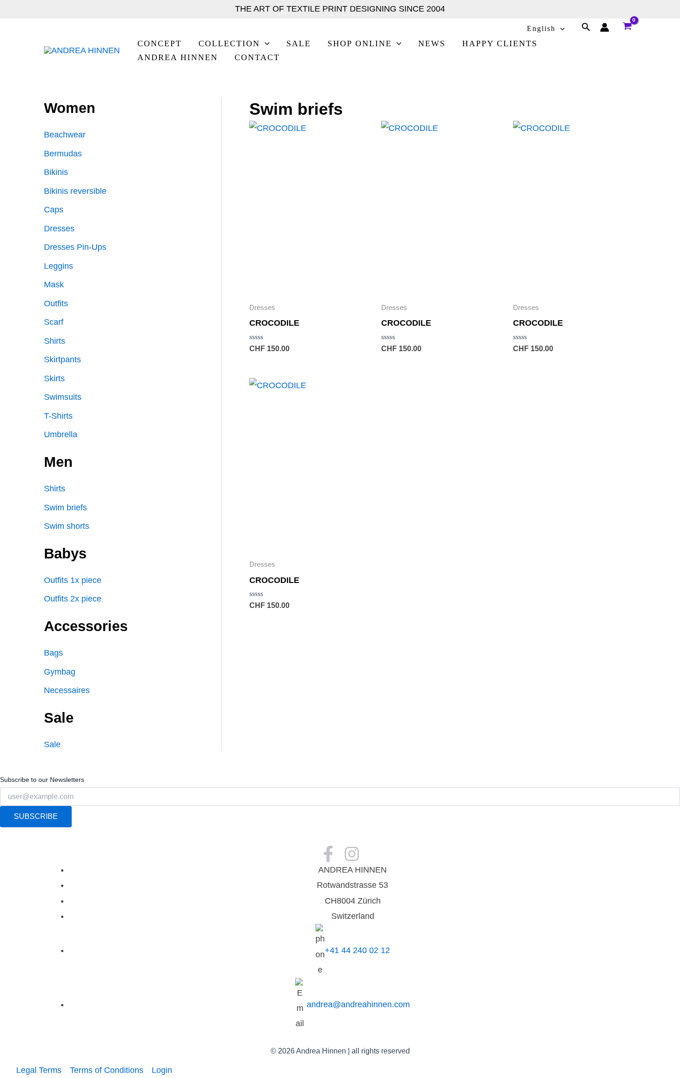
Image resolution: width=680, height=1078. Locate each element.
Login (162, 1070)
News (431, 43)
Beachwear (65, 134)
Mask (54, 284)
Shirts (54, 341)
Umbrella (60, 434)
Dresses (59, 228)
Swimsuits (62, 397)
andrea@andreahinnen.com (358, 1004)
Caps (53, 209)
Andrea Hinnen (177, 57)
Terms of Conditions (106, 1070)
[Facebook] (328, 854)
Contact (257, 57)
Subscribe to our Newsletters (42, 779)
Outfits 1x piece (72, 580)
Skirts (54, 378)
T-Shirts (58, 416)
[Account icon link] (604, 27)
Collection (229, 43)
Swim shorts (66, 526)
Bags (53, 652)
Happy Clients (500, 43)
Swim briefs (65, 507)
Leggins (58, 266)
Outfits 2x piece (72, 598)
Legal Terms (39, 1070)
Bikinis (56, 172)
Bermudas (63, 153)
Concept (159, 43)
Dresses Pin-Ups (75, 247)
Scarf (53, 322)
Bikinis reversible (75, 191)
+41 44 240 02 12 (357, 950)
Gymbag (59, 671)
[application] (560, 29)
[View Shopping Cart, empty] (627, 27)
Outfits (56, 303)
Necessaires (67, 690)
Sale (298, 43)
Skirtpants (62, 359)
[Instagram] (352, 854)
